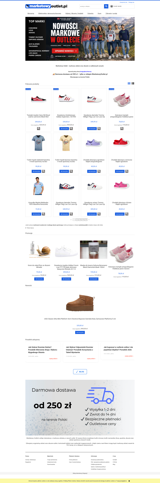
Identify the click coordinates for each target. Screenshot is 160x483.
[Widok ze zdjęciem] (129, 83)
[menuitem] (30, 13)
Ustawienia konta (51, 462)
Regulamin (28, 462)
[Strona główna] (46, 6)
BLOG (81, 372)
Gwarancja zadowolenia (97, 459)
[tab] (75, 59)
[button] (38, 128)
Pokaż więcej (30, 228)
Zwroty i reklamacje (30, 459)
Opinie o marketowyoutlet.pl (98, 466)
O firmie (115, 462)
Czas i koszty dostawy (75, 462)
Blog (114, 464)
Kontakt (115, 459)
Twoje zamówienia (52, 459)
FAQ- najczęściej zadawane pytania (100, 462)
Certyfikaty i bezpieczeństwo (98, 469)
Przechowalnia (51, 464)
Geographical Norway (85, 71)
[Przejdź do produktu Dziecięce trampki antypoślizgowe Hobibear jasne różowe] (121, 101)
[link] (80, 39)
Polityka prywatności (96, 464)
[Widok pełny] (133, 83)
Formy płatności (73, 459)
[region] (80, 39)
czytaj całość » (53, 358)
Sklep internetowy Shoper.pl (80, 473)
